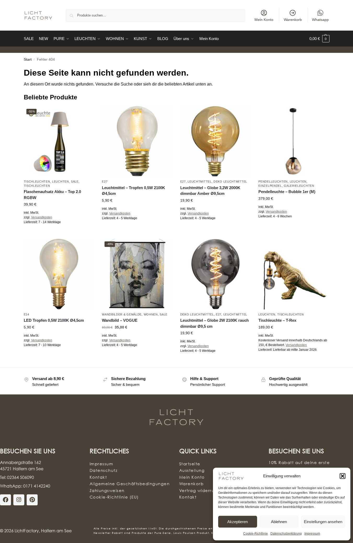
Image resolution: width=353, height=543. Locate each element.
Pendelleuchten (273, 181)
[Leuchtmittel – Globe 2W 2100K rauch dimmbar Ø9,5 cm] (215, 274)
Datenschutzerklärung (286, 533)
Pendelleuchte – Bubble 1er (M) (286, 191)
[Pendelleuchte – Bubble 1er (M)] (293, 141)
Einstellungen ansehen (323, 521)
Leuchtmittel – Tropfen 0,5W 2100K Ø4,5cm (133, 190)
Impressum (312, 533)
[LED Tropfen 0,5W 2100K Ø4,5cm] (59, 274)
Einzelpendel (270, 185)
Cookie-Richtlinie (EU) (114, 497)
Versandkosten (41, 217)
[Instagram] (18, 499)
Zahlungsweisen (107, 490)
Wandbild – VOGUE (119, 320)
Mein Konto (263, 20)
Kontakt (98, 477)
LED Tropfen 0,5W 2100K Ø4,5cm (54, 320)
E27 (104, 181)
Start (28, 59)
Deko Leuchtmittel (230, 181)
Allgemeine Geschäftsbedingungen (130, 483)
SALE (75, 181)
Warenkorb (293, 20)
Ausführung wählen (59, 233)
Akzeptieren (237, 521)
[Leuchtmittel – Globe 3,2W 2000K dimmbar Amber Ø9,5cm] (215, 141)
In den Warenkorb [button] (137, 230)
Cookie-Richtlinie (255, 533)
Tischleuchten (37, 181)
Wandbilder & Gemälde (122, 314)
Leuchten (60, 181)
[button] (342, 476)
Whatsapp (320, 20)
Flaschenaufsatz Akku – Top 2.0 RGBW (52, 194)
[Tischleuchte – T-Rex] (293, 274)
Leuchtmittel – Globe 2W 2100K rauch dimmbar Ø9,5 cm (214, 323)
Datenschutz (104, 470)
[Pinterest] (32, 499)
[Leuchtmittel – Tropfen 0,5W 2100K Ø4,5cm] (137, 141)
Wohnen (151, 314)
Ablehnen (279, 521)
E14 (26, 314)
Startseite (189, 463)
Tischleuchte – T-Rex (277, 320)
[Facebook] (5, 499)
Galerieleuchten (299, 185)
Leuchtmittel (199, 181)
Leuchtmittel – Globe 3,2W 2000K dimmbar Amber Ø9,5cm (210, 190)
